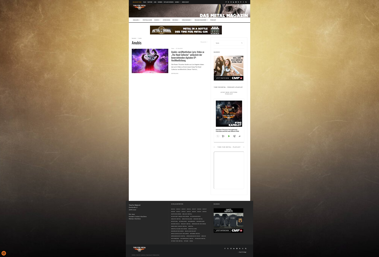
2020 (173, 211)
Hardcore (201, 221)
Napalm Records (178, 231)
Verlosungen (186, 20)
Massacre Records (199, 223)
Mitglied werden (169, 2)
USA (191, 241)
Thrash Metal (200, 238)
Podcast (213, 20)
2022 (184, 211)
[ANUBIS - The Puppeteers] (150, 61)
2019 (205, 209)
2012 (173, 209)
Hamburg (192, 221)
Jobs (155, 2)
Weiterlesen (174, 73)
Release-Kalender (200, 20)
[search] (242, 43)
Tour (186, 241)
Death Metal (176, 218)
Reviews (175, 20)
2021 (178, 211)
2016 (189, 209)
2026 (205, 211)
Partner (149, 2)
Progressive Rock (193, 236)
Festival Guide (147, 20)
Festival (175, 221)
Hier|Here (143, 216)
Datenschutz (156, 255)
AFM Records (176, 214)
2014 (178, 209)
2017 (194, 209)
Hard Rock (176, 223)
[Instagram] (231, 2)
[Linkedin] (233, 2)
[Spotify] (236, 2)
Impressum (149, 255)
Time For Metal (177, 241)
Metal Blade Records (179, 228)
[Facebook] (226, 2)
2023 (189, 211)
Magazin (136, 20)
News (172, 48)
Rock (204, 236)
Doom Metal (198, 218)
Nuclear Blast (191, 231)
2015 (184, 209)
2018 (199, 209)
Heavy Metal (186, 223)
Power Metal (195, 233)
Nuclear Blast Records (180, 233)
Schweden (175, 238)
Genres (177, 2)
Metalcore (193, 228)
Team (144, 2)
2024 (194, 211)
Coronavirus (196, 216)
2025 (199, 211)
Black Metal (187, 214)
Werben (160, 2)
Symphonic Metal (187, 238)
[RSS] (238, 2)
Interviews (166, 20)
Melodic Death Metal (179, 226)
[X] (228, 2)
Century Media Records (180, 216)
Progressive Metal (178, 236)
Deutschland (187, 218)
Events (156, 20)
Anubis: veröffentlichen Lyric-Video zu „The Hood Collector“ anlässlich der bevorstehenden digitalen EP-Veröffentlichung (187, 56)
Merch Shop (185, 2)
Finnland (183, 221)
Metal (191, 226)
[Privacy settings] (3, 253)
